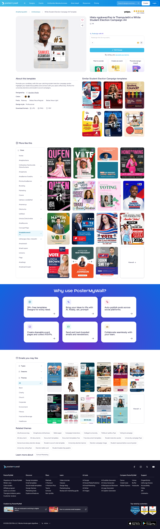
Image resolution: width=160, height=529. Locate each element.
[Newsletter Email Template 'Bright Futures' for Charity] (137, 377)
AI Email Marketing (89, 485)
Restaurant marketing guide (69, 491)
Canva (122, 480)
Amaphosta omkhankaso (41, 433)
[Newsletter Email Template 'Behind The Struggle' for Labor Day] (104, 409)
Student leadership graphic (61, 448)
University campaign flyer (133, 438)
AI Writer (86, 488)
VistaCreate (124, 483)
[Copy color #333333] (29, 97)
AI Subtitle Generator (108, 480)
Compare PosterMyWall (128, 475)
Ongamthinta (145, 480)
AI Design (86, 480)
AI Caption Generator (108, 491)
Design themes (31, 488)
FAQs (143, 488)
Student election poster (113, 438)
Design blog (64, 485)
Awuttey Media (33, 93)
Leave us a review (9, 491)
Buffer (134, 483)
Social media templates (34, 485)
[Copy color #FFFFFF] (23, 97)
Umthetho (144, 493)
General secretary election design (28, 443)
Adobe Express (125, 485)
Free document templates (92, 438)
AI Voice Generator (107, 483)
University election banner (77, 443)
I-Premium (49, 483)
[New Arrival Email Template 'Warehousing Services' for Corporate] (71, 409)
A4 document (22, 438)
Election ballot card (42, 448)
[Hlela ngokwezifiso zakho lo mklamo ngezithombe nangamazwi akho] (51, 44)
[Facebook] (134, 467)
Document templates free (71, 438)
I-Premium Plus (50, 485)
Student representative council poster (124, 443)
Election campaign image (98, 443)
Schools (48, 491)
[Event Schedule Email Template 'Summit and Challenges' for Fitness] (120, 377)
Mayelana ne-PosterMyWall (12, 480)
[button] (82, 20)
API (142, 491)
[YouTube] (153, 467)
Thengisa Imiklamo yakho (11, 493)
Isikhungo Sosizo (147, 483)
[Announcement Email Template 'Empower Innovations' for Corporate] (120, 409)
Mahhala (48, 480)
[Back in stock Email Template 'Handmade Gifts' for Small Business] (104, 377)
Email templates (31, 483)
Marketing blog (65, 488)
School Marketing (42, 455)
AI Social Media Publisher (91, 483)
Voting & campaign (126, 433)
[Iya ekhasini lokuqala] (9, 3)
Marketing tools (31, 491)
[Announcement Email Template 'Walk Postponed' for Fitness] (54, 377)
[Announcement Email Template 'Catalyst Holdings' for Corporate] (87, 377)
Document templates (51, 438)
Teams (47, 488)
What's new (7, 483)
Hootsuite (135, 485)
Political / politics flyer (108, 433)
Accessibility (145, 485)
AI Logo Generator (107, 488)
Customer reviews (9, 496)
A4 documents (35, 438)
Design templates (32, 480)
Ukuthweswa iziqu (23, 433)
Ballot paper (58, 433)
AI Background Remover (109, 485)
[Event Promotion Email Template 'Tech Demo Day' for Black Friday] (54, 409)
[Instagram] (141, 467)
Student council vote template (54, 443)
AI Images (86, 491)
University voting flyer (24, 448)
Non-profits (49, 493)
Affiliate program (9, 488)
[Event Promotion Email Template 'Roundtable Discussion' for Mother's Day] (87, 409)
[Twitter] (147, 467)
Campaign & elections (72, 433)
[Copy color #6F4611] (26, 97)
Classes (62, 483)
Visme (134, 480)
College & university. (91, 433)
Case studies (7, 485)
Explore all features (32, 493)
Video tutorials (65, 480)
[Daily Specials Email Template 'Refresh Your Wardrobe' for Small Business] (71, 377)
